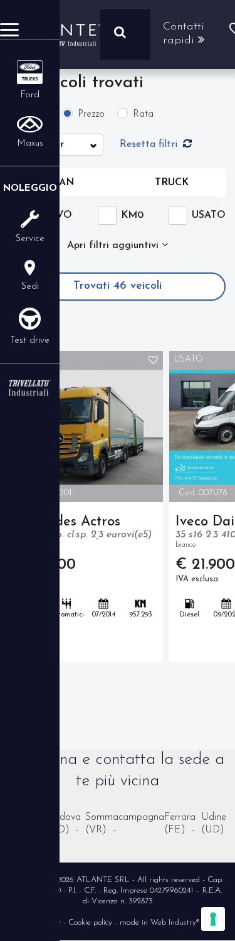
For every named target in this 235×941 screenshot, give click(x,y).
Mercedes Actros (84, 532)
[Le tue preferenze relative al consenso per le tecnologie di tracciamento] (213, 919)
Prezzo (91, 114)
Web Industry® (174, 922)
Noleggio (30, 188)
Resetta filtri (150, 144)
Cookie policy (90, 922)
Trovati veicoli (117, 286)
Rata (143, 114)
